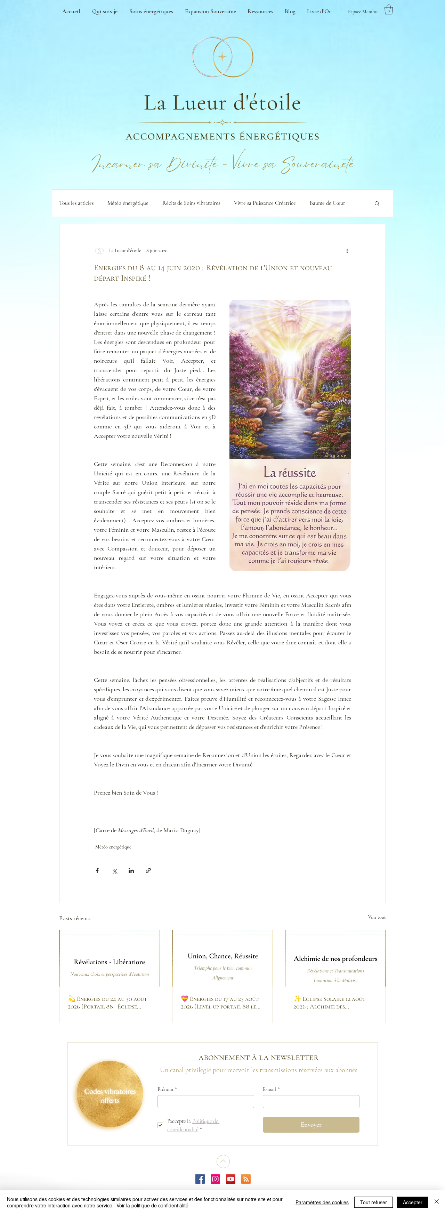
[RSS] (246, 1179)
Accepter (412, 1202)
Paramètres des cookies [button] (322, 1202)
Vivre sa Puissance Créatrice (265, 203)
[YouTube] (230, 1179)
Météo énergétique (127, 203)
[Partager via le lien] (148, 870)
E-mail (271, 1089)
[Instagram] (215, 1179)
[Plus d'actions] (347, 251)
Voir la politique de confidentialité (152, 1205)
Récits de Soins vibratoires (191, 203)
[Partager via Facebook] (97, 870)
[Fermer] (436, 1202)
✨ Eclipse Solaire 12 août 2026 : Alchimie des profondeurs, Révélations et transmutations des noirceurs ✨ (335, 1002)
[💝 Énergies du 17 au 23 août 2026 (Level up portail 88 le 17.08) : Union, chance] (222, 958)
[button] (389, 10)
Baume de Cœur (327, 203)
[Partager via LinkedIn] (131, 870)
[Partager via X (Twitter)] (114, 870)
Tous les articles (76, 203)
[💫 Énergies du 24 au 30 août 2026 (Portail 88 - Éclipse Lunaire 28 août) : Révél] (109, 958)
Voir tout (377, 917)
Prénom (167, 1089)
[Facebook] (200, 1179)
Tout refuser (373, 1202)
